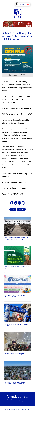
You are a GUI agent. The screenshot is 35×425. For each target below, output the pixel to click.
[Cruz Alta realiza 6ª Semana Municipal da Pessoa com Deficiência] (17, 291)
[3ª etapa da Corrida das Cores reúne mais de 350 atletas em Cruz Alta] (17, 317)
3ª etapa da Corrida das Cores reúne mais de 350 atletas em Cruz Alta (17, 325)
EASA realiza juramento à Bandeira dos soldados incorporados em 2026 (16, 238)
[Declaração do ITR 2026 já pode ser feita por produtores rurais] (17, 263)
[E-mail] (23, 202)
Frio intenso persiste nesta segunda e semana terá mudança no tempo (15, 382)
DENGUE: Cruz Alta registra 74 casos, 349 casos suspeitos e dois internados (17, 36)
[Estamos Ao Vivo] (23, 4)
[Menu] (5, 4)
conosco (17, 396)
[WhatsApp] (19, 202)
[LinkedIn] (15, 202)
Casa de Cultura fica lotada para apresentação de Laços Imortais (14, 353)
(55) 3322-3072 (17, 401)
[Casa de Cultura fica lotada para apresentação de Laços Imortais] (17, 341)
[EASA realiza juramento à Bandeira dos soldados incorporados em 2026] (17, 226)
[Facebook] (11, 202)
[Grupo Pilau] (18, 13)
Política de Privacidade (17, 413)
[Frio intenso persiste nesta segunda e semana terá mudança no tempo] (17, 370)
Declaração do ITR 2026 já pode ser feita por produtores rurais (17, 267)
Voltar (13, 209)
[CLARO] (17, 24)
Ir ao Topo (21, 209)
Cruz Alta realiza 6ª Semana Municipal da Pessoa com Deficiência (17, 296)
